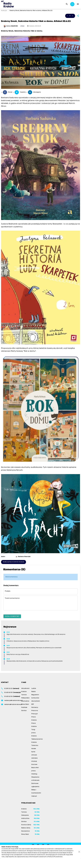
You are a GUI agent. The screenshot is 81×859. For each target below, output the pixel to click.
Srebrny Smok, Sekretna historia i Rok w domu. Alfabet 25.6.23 (30, 10)
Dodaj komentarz (12, 616)
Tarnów (24, 695)
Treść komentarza (12, 598)
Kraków (24, 691)
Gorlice (23, 710)
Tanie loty (34, 745)
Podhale (24, 707)
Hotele (33, 748)
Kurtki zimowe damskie (34, 755)
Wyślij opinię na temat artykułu (13, 562)
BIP (32, 704)
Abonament (35, 701)
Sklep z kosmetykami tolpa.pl (36, 793)
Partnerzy (34, 707)
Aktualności (25, 688)
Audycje (4, 10)
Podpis (7, 591)
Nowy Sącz (25, 704)
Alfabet (22, 26)
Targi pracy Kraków (34, 733)
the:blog (34, 774)
